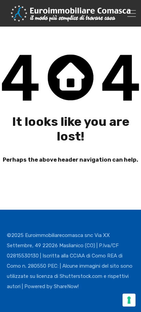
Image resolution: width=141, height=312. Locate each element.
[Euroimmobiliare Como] (70, 18)
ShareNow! (66, 286)
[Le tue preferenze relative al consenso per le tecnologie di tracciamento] (129, 300)
